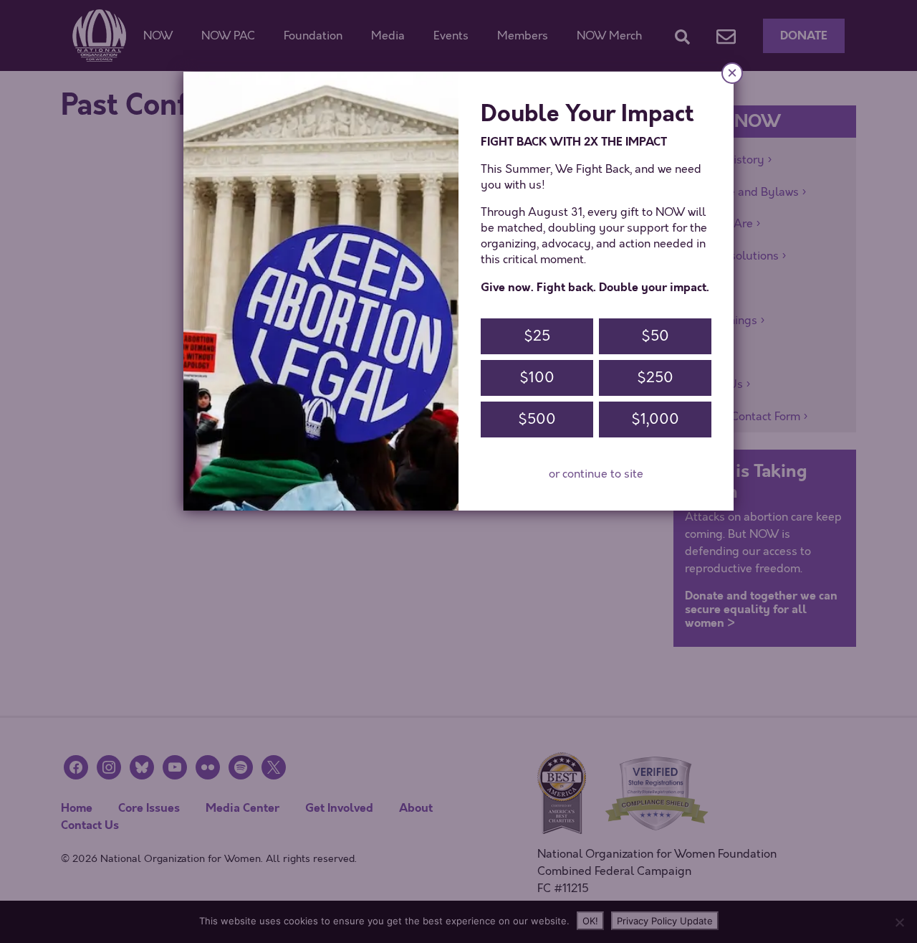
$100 (536, 377)
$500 (537, 419)
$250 (655, 377)
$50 (655, 336)
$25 (537, 336)
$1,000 (655, 419)
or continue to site (596, 474)
